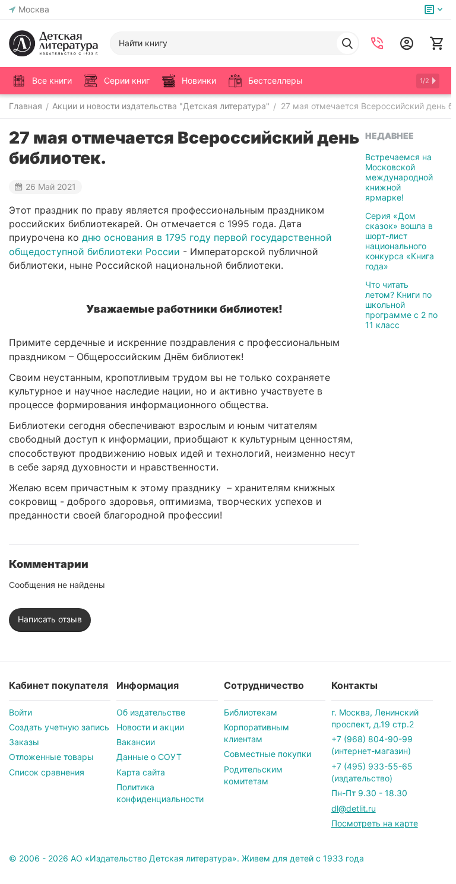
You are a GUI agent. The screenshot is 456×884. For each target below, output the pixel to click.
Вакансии (135, 742)
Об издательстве (150, 712)
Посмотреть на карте (374, 823)
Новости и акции (150, 727)
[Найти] (347, 43)
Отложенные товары (51, 757)
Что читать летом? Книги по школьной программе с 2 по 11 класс (401, 304)
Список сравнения (46, 772)
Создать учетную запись (59, 727)
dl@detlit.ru (353, 808)
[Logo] (53, 43)
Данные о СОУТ (149, 757)
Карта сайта (140, 772)
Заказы (24, 742)
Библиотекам (250, 712)
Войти (20, 712)
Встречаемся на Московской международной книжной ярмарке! (399, 177)
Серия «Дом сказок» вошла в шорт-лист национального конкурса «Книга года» (399, 241)
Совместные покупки (267, 754)
